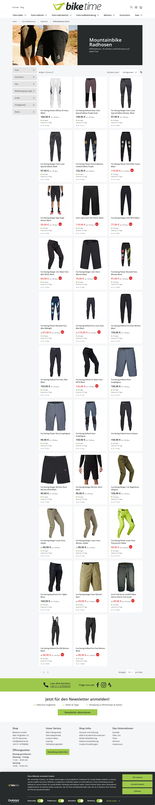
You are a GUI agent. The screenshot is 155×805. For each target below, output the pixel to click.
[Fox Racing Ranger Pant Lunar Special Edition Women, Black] (126, 93)
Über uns (117, 735)
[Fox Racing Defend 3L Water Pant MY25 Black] (91, 362)
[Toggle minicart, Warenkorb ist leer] (140, 7)
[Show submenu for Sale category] (141, 15)
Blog (22, 7)
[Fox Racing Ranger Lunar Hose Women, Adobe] (91, 523)
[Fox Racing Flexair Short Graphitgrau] (55, 416)
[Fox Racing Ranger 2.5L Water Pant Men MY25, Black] (55, 254)
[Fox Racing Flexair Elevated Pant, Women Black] (126, 254)
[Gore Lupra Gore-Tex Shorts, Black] (91, 200)
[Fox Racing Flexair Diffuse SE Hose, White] (55, 93)
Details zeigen (111, 801)
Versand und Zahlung (88, 732)
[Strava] (110, 684)
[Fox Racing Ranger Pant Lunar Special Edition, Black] (55, 146)
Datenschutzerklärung (89, 741)
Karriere (116, 741)
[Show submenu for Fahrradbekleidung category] (97, 15)
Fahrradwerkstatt (53, 735)
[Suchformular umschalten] (131, 7)
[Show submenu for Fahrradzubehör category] (70, 15)
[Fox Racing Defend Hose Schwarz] (126, 416)
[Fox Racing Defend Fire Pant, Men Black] (55, 362)
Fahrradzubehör (60, 15)
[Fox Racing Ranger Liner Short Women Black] (91, 254)
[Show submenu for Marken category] (113, 15)
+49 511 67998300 (60, 686)
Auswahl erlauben (137, 784)
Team (115, 738)
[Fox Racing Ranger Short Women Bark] (91, 577)
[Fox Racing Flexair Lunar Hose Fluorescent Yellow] (126, 523)
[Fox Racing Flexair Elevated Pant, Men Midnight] (55, 308)
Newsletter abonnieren (78, 712)
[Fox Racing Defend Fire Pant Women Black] (91, 631)
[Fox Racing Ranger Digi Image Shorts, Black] (55, 200)
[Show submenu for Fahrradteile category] (45, 15)
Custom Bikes (52, 738)
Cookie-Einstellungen (88, 744)
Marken (108, 15)
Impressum (118, 744)
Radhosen (44, 21)
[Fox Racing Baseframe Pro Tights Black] (55, 577)
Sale (137, 15)
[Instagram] (103, 685)
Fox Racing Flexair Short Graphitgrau (55, 433)
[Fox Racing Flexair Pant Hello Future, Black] (126, 146)
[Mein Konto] (136, 7)
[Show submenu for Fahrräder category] (24, 15)
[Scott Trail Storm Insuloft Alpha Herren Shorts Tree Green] (126, 577)
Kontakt (16, 7)
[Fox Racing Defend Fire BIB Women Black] (55, 631)
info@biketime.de (20, 741)
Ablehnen (137, 791)
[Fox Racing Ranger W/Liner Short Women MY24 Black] (55, 470)
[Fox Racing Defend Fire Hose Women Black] (126, 308)
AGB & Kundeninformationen (92, 735)
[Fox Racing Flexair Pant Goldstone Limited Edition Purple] (91, 146)
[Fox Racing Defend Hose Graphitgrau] (91, 416)
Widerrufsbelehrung (88, 738)
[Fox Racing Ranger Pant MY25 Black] (126, 200)
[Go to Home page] (79, 7)
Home (15, 21)
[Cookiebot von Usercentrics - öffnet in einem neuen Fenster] (13, 800)
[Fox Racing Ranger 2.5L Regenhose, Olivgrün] (126, 470)
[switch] (61, 800)
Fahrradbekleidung (86, 15)
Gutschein (125, 15)
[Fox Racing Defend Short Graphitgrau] (126, 362)
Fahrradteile (37, 15)
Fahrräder (18, 15)
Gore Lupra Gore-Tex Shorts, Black (89, 218)
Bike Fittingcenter (53, 732)
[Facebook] (97, 684)
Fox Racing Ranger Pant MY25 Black (125, 218)
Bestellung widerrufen (58, 752)
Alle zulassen (137, 777)
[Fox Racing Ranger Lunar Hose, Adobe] (55, 523)
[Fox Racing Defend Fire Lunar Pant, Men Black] (91, 308)
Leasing (49, 741)
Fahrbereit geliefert (54, 744)
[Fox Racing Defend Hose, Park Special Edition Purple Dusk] (91, 93)
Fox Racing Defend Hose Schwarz (124, 433)
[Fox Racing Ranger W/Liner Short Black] (91, 470)
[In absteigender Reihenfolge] (141, 72)
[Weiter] (48, 672)
